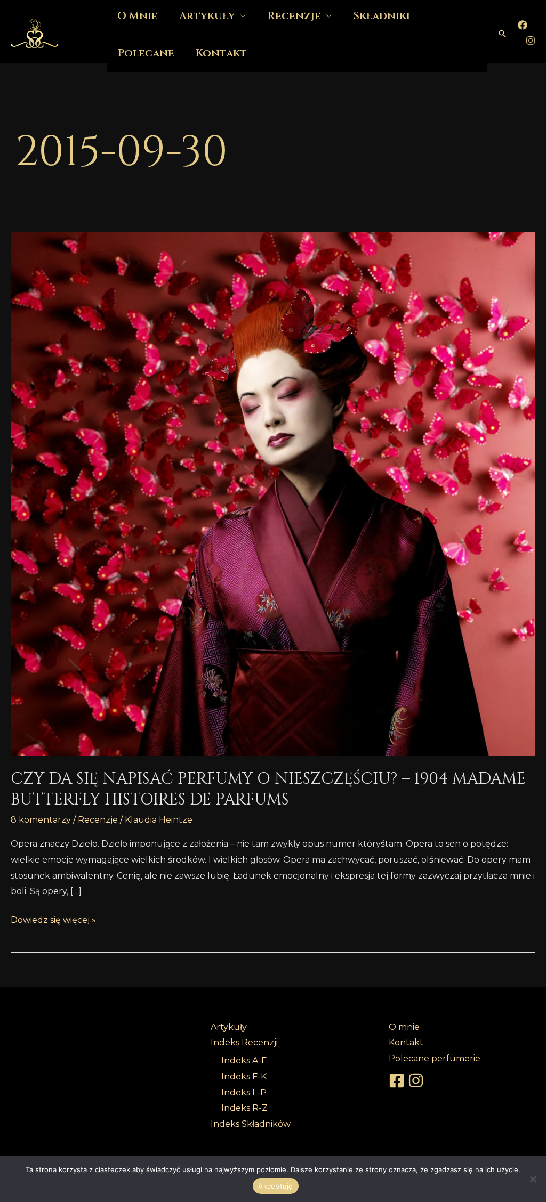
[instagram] (417, 1081)
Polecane (145, 53)
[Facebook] (522, 25)
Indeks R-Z (244, 1108)
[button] (502, 33)
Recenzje (98, 820)
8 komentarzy (41, 820)
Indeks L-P (244, 1092)
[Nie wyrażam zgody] (532, 1179)
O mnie (404, 1027)
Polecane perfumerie (434, 1058)
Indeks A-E (244, 1060)
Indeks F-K (244, 1076)
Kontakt (221, 53)
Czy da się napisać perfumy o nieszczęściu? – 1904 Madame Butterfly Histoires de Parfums (268, 789)
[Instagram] (530, 40)
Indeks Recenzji (244, 1042)
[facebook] (398, 1081)
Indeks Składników (251, 1124)
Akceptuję (275, 1186)
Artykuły (229, 1027)
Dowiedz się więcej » (53, 918)
